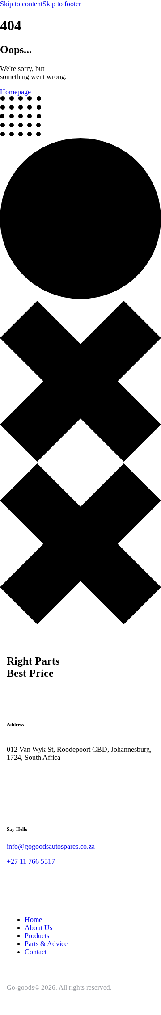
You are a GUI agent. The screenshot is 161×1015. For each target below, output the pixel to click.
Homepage (15, 92)
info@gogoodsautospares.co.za (51, 846)
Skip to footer (61, 4)
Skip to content (21, 4)
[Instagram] (18, 780)
